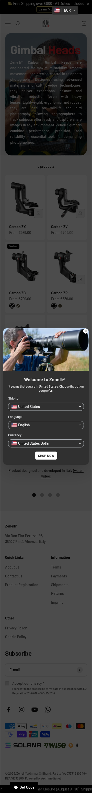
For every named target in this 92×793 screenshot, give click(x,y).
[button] (65, 10)
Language (15, 417)
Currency (14, 435)
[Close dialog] (85, 331)
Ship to (13, 398)
